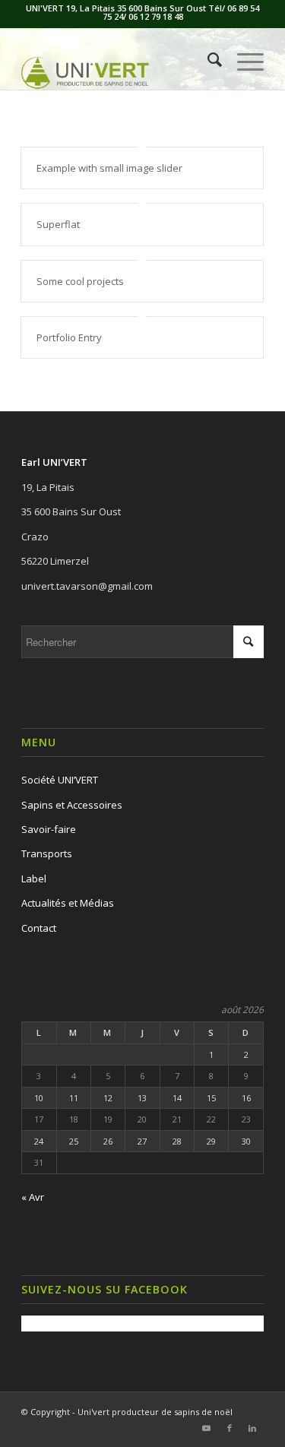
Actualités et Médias (67, 903)
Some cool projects (80, 281)
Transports (46, 853)
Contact (38, 928)
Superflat (58, 224)
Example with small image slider (109, 168)
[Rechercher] (207, 59)
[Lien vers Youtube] (206, 1428)
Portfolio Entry (69, 337)
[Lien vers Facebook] (229, 1428)
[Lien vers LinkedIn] (252, 1428)
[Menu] (243, 59)
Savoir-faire (48, 829)
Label (33, 878)
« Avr (32, 1197)
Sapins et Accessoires (71, 805)
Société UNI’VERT (59, 780)
